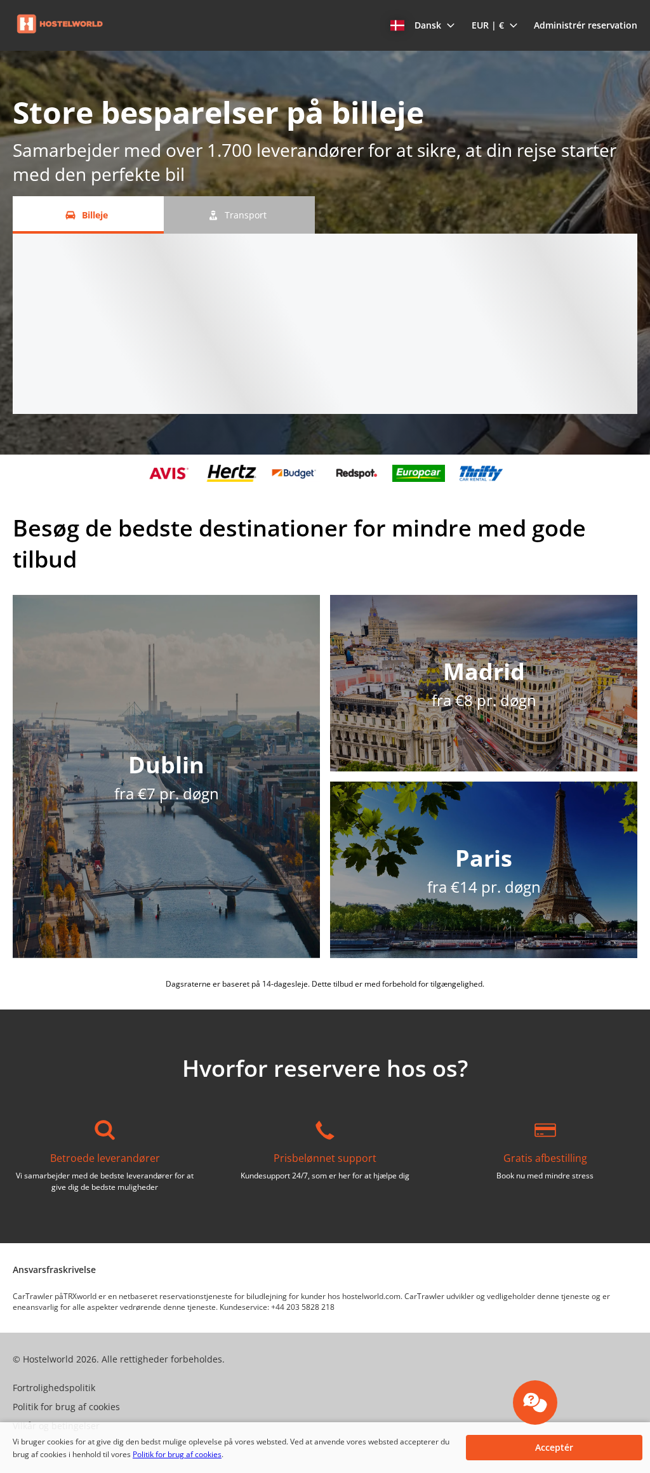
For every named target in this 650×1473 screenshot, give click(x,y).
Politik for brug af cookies (177, 1454)
